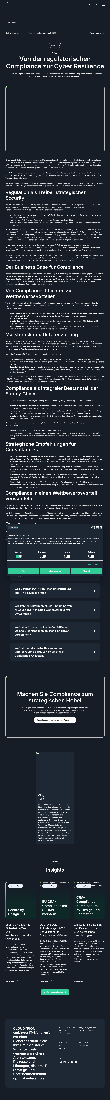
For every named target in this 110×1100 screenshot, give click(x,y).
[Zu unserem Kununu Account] (76, 1062)
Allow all (86, 571)
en (95, 5)
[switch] (43, 556)
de (90, 5)
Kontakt (62, 1048)
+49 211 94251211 (86, 1031)
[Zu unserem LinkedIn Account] (64, 1062)
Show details (93, 564)
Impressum (83, 1042)
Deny (23, 571)
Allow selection (55, 571)
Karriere (62, 1045)
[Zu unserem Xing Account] (68, 1062)
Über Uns (63, 1042)
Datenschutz (84, 1045)
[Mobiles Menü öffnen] (103, 4)
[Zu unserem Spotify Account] (72, 1062)
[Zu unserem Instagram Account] (60, 1062)
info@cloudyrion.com (87, 1028)
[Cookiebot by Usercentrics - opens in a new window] (92, 527)
